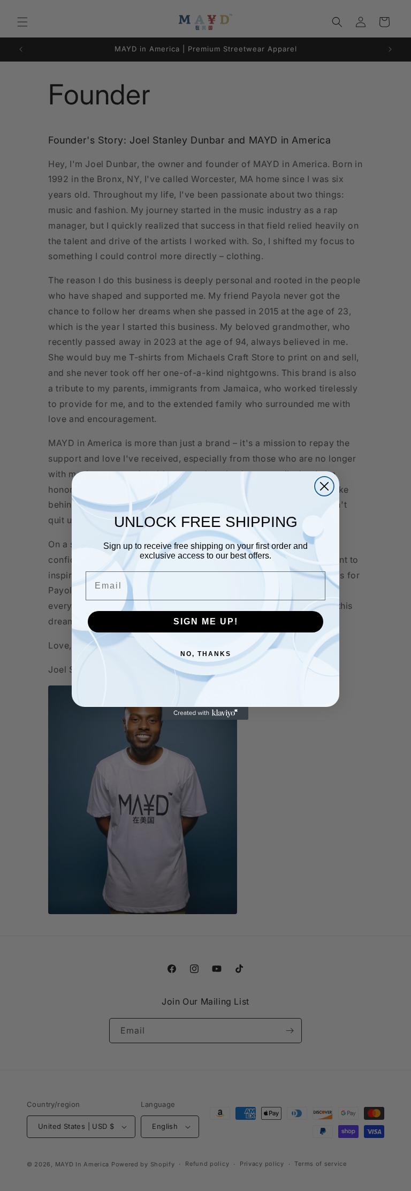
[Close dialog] (324, 486)
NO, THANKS (205, 654)
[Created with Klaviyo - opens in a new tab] (205, 713)
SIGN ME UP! (205, 621)
